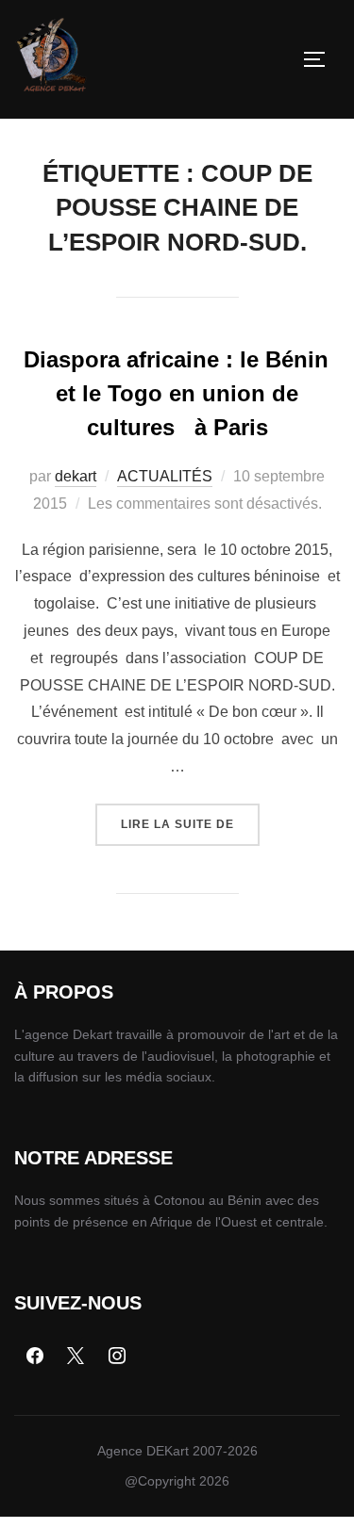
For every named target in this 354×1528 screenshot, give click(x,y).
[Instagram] (117, 1356)
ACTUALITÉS (164, 476)
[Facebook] (35, 1356)
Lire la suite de (190, 817)
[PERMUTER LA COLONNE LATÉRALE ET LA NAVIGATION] (321, 59)
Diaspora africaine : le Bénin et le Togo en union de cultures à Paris (176, 393)
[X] (76, 1356)
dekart (75, 476)
